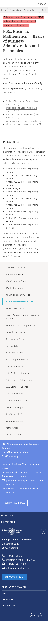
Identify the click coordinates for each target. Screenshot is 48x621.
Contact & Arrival (15, 503)
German (42, 3)
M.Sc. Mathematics (14, 366)
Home (3, 10)
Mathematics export (14, 407)
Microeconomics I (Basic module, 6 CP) (24, 124)
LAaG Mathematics (14, 393)
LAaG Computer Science (16, 386)
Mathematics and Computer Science (24, 10)
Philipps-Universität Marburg (12, 531)
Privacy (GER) (8, 522)
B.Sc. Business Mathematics (19, 301)
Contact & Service (14, 577)
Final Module (12, 346)
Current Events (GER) (14, 587)
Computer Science (14, 421)
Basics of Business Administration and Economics (23, 317)
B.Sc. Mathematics (14, 288)
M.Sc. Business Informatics (17, 373)
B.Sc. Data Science (14, 274)
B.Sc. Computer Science (16, 281)
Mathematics (11, 427)
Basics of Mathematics (16, 308)
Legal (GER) (7, 516)
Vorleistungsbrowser (15, 434)
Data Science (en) (13, 414)
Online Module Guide (15, 267)
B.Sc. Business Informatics (17, 294)
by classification (31, 88)
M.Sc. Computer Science (16, 359)
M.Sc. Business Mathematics (18, 380)
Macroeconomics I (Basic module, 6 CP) (24, 121)
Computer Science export (17, 400)
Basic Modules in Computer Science (22, 325)
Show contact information (43, 531)
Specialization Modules (16, 339)
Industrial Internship (15, 332)
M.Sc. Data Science (14, 352)
